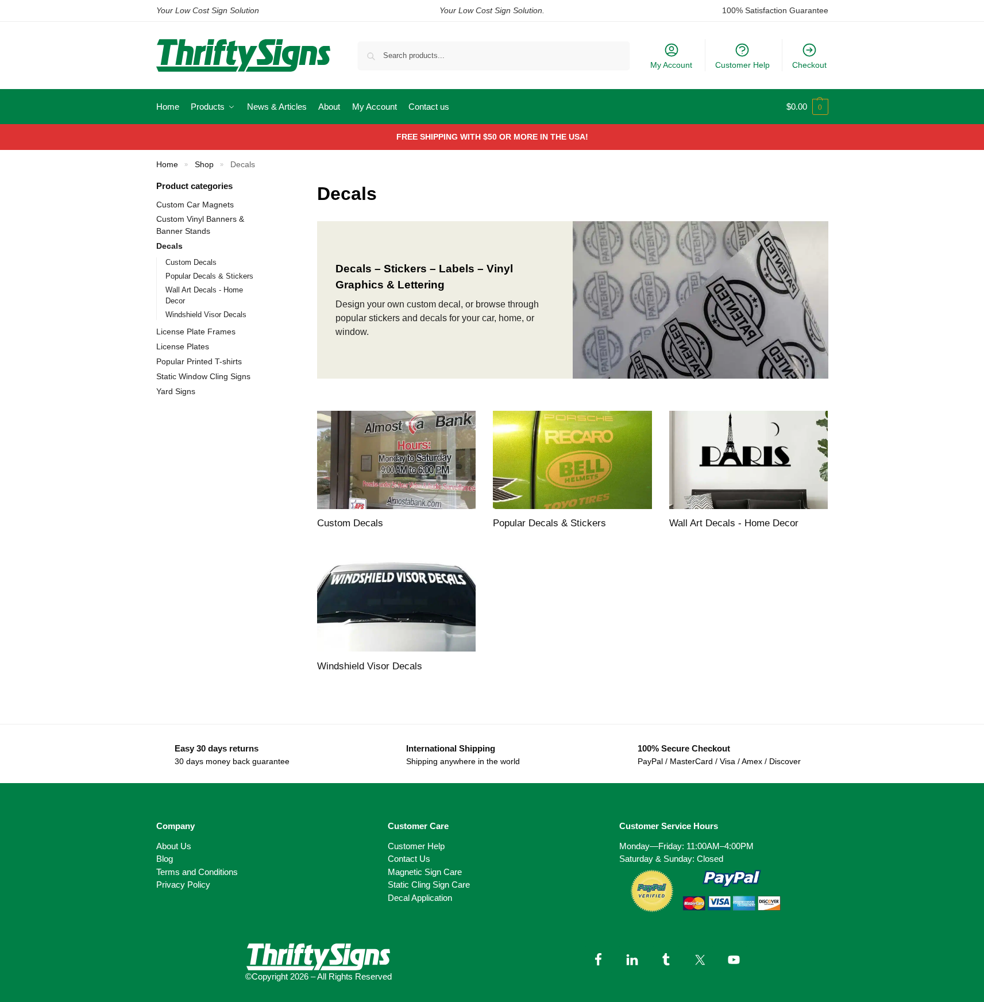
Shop (204, 164)
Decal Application (420, 898)
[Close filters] (273, 187)
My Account (671, 65)
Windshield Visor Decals (205, 314)
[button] (807, 107)
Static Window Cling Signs (203, 376)
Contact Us (409, 859)
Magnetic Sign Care (425, 872)
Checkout (809, 65)
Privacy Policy (183, 884)
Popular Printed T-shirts (199, 361)
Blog (164, 859)
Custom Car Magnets (195, 204)
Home (167, 164)
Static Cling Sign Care (429, 884)
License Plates (182, 346)
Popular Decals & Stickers (209, 276)
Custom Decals (191, 262)
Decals (169, 245)
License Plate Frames (196, 331)
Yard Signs (175, 391)
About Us (173, 846)
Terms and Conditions (197, 872)
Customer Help (742, 65)
